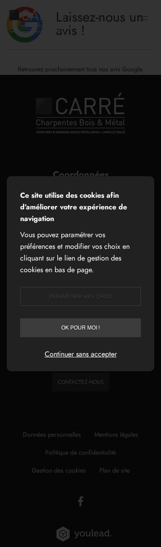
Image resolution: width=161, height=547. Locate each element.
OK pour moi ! (80, 328)
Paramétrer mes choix (80, 296)
